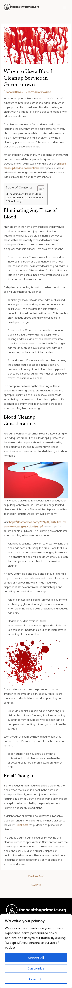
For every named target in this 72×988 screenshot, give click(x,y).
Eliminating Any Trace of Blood (24, 194)
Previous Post (36, 876)
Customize (36, 968)
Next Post (36, 885)
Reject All (36, 979)
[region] (36, 951)
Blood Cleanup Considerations (25, 197)
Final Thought (15, 201)
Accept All (36, 958)
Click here (22, 825)
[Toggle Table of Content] (38, 188)
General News (13, 92)
